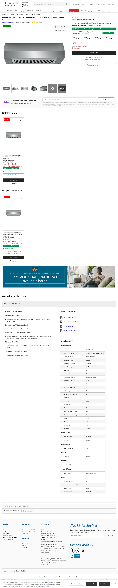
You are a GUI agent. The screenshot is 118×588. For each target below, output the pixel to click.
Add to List (61, 30)
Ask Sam (106, 99)
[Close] (115, 584)
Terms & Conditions (44, 576)
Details (111, 28)
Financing (83, 10)
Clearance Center (73, 10)
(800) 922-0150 (56, 533)
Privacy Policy (54, 576)
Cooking (12, 14)
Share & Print (61, 26)
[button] (74, 4)
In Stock (45, 10)
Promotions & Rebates (62, 10)
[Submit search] (67, 4)
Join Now (109, 535)
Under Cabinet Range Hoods (32, 14)
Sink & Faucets (7, 535)
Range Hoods (19, 14)
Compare (14, 183)
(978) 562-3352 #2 (50, 537)
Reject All (91, 583)
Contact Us (110, 10)
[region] (59, 584)
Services (24, 528)
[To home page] (16, 4)
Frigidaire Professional (8, 22)
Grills (15, 10)
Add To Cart (93, 53)
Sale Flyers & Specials (28, 531)
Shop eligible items (108, 32)
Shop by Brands (51, 10)
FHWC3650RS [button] (26, 22)
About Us (104, 10)
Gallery (24, 545)
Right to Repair (69, 317)
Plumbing (38, 10)
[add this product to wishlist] (21, 120)
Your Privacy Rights (77, 583)
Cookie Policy (46, 586)
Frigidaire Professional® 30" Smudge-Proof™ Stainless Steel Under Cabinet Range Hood (12, 157)
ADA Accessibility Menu (73, 576)
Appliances (8, 10)
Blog (98, 10)
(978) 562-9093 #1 (52, 535)
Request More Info (94, 65)
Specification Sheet (70, 330)
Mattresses (29, 10)
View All (62, 88)
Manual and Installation (71, 322)
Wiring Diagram (69, 326)
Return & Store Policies (29, 530)
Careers (24, 547)
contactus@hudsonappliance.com (51, 541)
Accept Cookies (104, 583)
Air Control (21, 10)
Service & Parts (91, 10)
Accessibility (62, 576)
